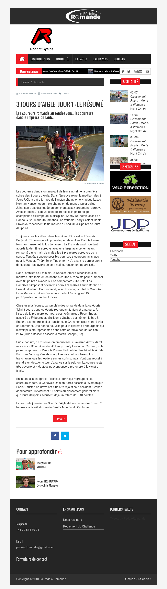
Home (25, 82)
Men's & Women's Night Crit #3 (48, 71)
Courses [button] (119, 59)
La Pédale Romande (53, 579)
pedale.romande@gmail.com (35, 547)
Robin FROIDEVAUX (47, 481)
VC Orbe (41, 467)
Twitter (114, 255)
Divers (66, 93)
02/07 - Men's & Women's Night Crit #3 (139, 100)
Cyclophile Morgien (47, 485)
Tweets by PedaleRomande (127, 518)
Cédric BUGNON (27, 93)
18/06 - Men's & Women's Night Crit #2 (139, 123)
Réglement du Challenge (79, 526)
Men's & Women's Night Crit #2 (103, 71)
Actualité (130, 81)
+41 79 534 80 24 (27, 529)
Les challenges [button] (40, 59)
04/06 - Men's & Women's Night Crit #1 (139, 145)
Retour (60, 419)
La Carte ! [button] (81, 59)
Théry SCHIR (44, 463)
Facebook (116, 251)
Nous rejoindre (72, 520)
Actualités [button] (62, 59)
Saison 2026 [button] (100, 59)
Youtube (115, 259)
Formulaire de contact (31, 559)
